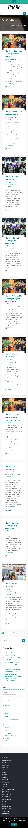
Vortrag (7, 738)
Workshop (7, 743)
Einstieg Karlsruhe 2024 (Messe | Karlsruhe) (12, 586)
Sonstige (7, 730)
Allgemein (7, 705)
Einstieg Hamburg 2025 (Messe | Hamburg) (12, 179)
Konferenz (7, 710)
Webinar (7, 741)
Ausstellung (8, 708)
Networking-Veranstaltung (12, 719)
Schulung (7, 725)
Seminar (7, 727)
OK (14, 825)
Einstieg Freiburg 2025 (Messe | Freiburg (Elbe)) (13, 54)
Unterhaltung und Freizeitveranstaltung (10, 734)
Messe (9, 86)
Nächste (12, 633)
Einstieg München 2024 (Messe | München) (12, 356)
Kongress (7, 713)
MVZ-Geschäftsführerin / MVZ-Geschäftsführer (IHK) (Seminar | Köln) (13, 665)
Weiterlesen (9, 83)
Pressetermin (8, 722)
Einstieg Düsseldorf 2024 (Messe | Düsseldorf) (12, 469)
